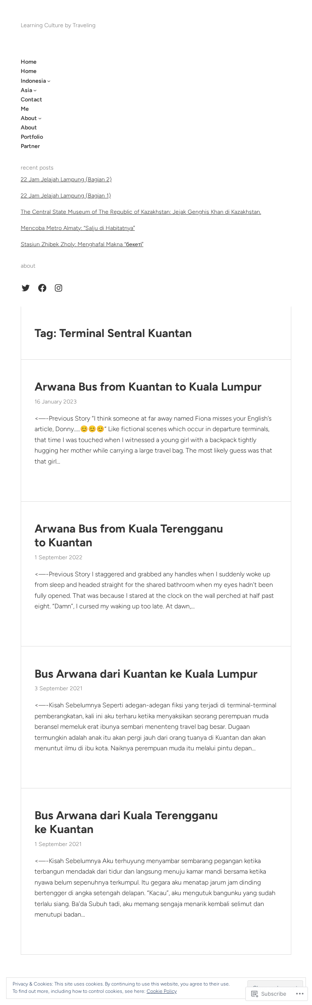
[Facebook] (42, 288)
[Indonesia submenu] (48, 80)
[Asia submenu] (35, 90)
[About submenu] (39, 118)
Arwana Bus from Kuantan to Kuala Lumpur (148, 386)
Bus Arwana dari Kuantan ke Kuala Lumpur (146, 674)
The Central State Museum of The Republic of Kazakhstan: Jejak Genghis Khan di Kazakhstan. (141, 211)
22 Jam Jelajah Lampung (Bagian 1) (66, 195)
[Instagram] (58, 288)
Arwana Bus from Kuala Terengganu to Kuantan (129, 535)
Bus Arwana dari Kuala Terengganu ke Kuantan (126, 822)
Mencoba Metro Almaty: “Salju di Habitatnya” (78, 228)
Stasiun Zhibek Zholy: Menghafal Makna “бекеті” (82, 244)
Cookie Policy (162, 991)
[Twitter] (25, 288)
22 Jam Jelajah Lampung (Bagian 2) (66, 179)
